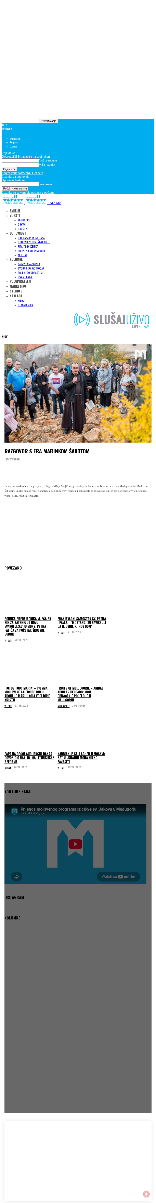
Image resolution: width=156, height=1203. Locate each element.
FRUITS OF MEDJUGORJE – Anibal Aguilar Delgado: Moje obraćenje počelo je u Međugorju (80, 694)
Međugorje (24, 220)
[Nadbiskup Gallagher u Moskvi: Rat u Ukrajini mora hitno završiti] (82, 733)
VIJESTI (15, 215)
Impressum (15, 138)
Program (14, 142)
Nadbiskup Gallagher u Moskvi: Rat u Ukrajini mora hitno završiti (81, 757)
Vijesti (5, 336)
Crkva (21, 224)
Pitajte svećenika (28, 246)
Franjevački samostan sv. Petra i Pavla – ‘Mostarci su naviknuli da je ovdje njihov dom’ (81, 622)
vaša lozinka (47, 164)
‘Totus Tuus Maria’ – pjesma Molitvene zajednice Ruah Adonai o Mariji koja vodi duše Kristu (27, 694)
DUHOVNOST (18, 233)
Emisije (15, 210)
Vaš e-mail (46, 184)
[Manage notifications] (146, 1194)
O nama (13, 146)
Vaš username (48, 160)
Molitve (22, 255)
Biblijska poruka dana (31, 238)
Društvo (23, 228)
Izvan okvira (25, 277)
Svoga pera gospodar (31, 268)
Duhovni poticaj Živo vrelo (34, 242)
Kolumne (16, 259)
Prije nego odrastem (30, 272)
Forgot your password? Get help (22, 173)
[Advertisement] (78, 529)
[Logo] (13, 203)
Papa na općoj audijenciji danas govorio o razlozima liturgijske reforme (29, 757)
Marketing (18, 286)
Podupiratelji (20, 281)
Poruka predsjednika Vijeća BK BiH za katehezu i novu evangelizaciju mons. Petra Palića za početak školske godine (27, 626)
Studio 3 (16, 291)
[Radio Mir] (28, 1151)
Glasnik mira (25, 305)
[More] (86, 469)
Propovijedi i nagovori (31, 250)
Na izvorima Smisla (29, 264)
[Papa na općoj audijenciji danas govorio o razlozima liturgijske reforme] (29, 733)
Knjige (21, 300)
